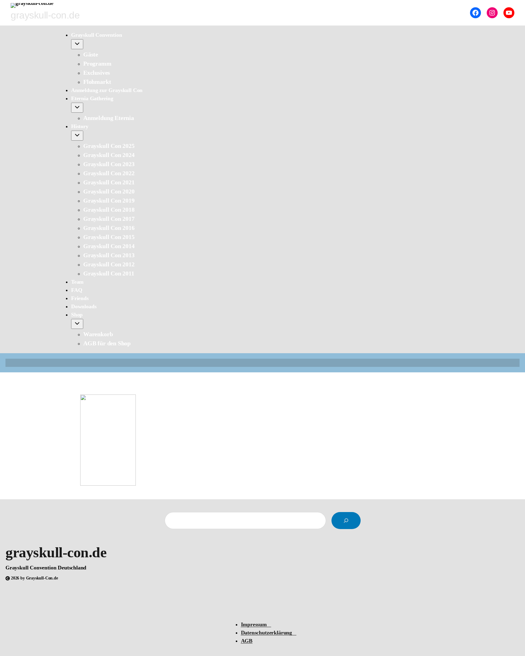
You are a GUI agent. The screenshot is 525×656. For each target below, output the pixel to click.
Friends (80, 298)
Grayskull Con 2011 (108, 273)
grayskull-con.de (55, 552)
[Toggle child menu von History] (77, 136)
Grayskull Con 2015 (109, 237)
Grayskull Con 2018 (109, 209)
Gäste (90, 54)
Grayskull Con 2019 (109, 200)
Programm (97, 63)
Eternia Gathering (92, 98)
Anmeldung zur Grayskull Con (106, 90)
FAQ (76, 290)
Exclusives (96, 72)
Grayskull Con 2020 (109, 191)
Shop (77, 315)
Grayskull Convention (96, 35)
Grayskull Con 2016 (109, 227)
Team (77, 282)
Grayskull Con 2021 (109, 182)
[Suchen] (346, 520)
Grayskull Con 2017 (109, 218)
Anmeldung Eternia (108, 117)
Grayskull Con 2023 (109, 164)
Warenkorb (98, 334)
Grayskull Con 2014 (109, 246)
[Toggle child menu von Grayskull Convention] (77, 44)
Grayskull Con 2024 (109, 155)
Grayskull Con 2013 (109, 255)
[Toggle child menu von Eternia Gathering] (77, 108)
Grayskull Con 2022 (109, 173)
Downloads (83, 306)
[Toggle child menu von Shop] (77, 324)
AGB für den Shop (107, 343)
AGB (246, 641)
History (79, 126)
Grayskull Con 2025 (109, 145)
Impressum (256, 624)
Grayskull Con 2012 (109, 264)
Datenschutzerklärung (269, 633)
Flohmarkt (97, 81)
